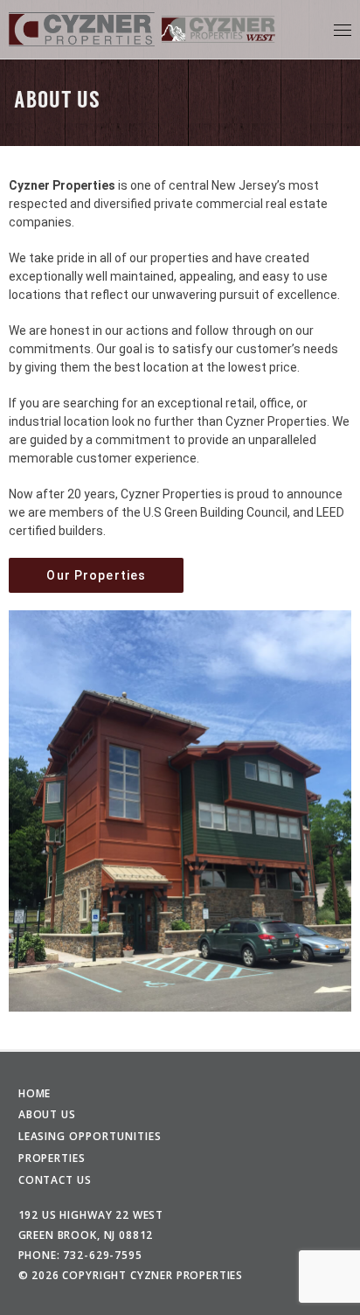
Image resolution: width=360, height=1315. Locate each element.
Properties (52, 1158)
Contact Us (55, 1179)
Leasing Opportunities (90, 1136)
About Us (47, 1114)
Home (35, 1093)
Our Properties (96, 575)
